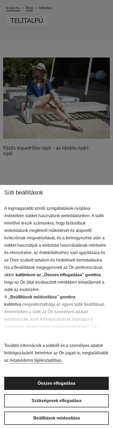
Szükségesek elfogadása (56, 400)
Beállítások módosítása (56, 418)
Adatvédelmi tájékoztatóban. (36, 360)
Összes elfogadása (56, 383)
